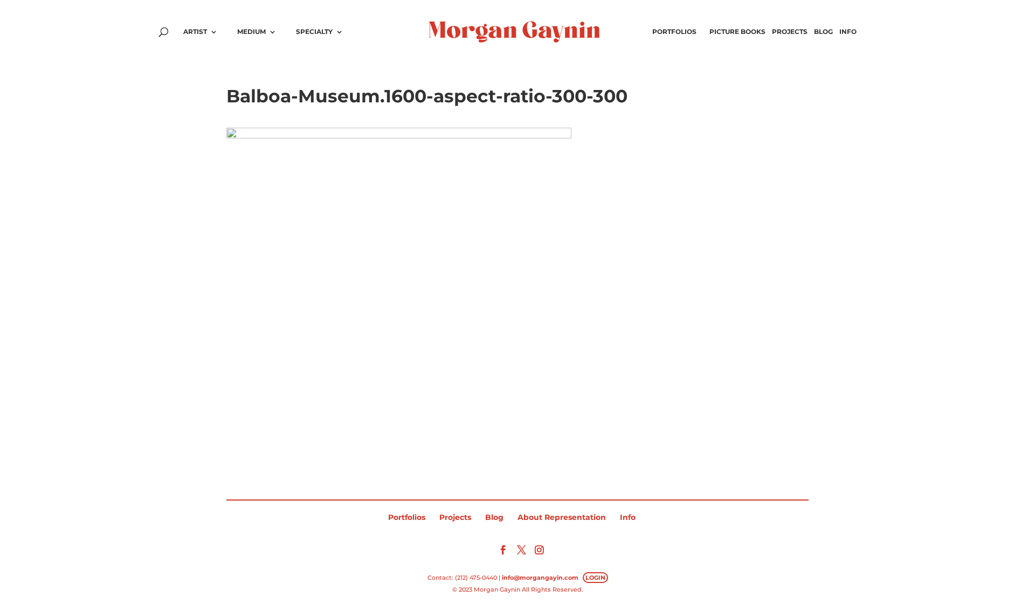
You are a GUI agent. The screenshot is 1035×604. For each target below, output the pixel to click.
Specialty (314, 32)
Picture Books (737, 32)
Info (848, 32)
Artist (195, 32)
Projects (790, 32)
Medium (251, 32)
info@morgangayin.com (540, 577)
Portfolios (674, 32)
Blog (823, 32)
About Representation (562, 517)
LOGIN (595, 577)
